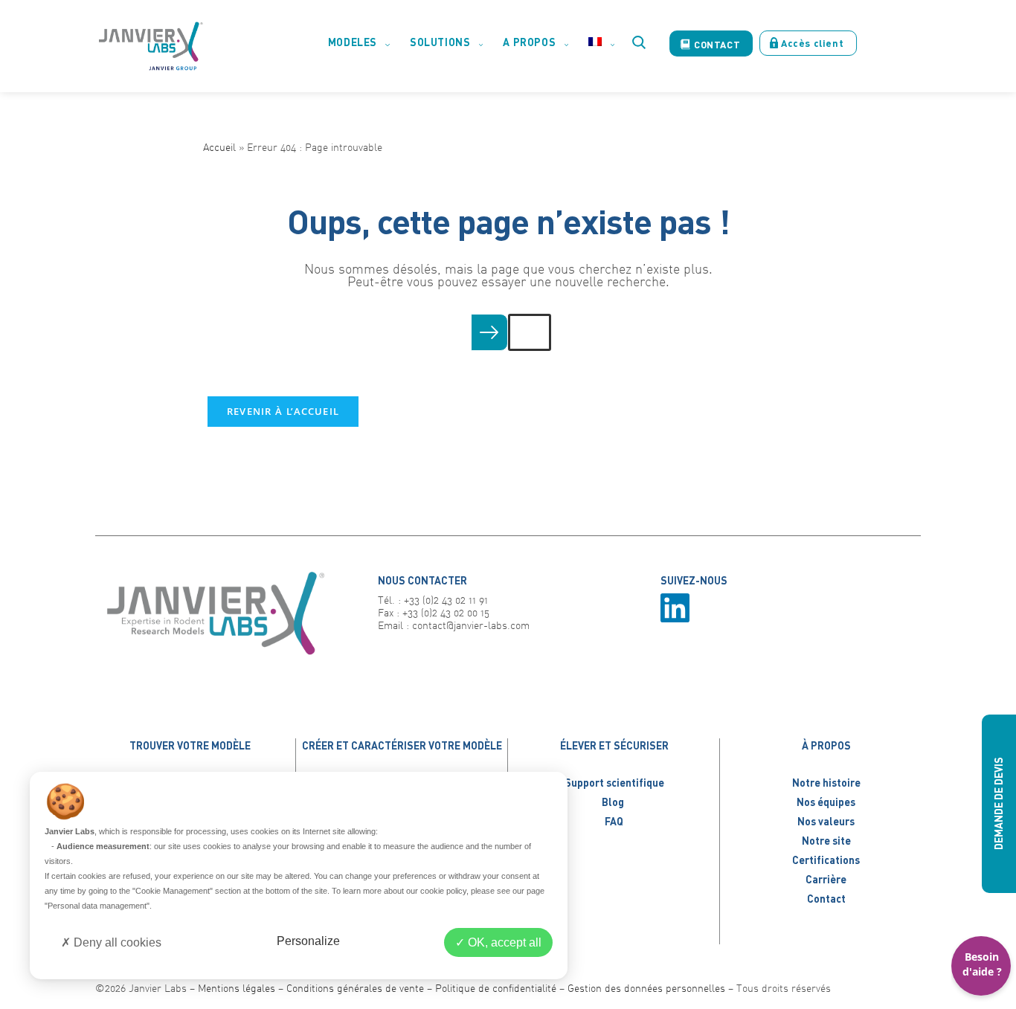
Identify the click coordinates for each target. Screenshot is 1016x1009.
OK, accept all (503, 942)
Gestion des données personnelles (646, 987)
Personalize (308, 941)
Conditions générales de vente (355, 987)
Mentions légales (236, 987)
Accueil (219, 147)
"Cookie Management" (172, 890)
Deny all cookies (116, 942)
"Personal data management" (97, 905)
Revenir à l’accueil (283, 411)
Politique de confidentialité (495, 987)
